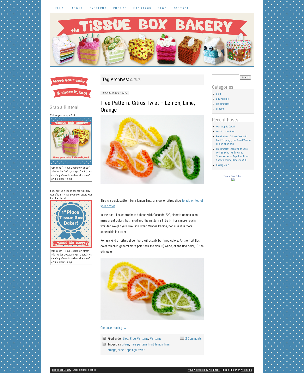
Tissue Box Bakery (233, 176)
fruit (151, 344)
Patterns (98, 8)
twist (141, 350)
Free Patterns (139, 339)
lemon (159, 344)
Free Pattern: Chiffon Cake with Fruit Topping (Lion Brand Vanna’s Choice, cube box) (233, 140)
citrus (125, 344)
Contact (181, 8)
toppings (131, 350)
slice (121, 350)
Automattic (246, 369)
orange (112, 350)
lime (167, 344)
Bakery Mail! (222, 165)
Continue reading (113, 328)
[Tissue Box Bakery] (233, 180)
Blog (162, 8)
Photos (120, 8)
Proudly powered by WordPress (204, 369)
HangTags (142, 8)
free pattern (139, 344)
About (77, 8)
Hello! (59, 8)
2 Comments (193, 339)
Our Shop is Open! (225, 126)
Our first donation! (225, 131)
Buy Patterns (222, 98)
